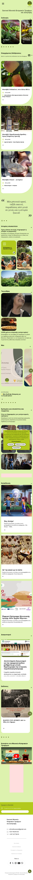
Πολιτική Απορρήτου (16, 441)
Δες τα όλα (30, 346)
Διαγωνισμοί (6, 635)
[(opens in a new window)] (10, 863)
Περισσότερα (30, 19)
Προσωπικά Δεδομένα (16, 846)
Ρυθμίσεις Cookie (20, 444)
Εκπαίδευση (5, 483)
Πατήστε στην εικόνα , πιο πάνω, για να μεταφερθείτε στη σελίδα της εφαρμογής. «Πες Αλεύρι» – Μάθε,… (15, 525)
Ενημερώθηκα (16, 447)
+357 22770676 (14, 834)
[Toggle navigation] (3, 4)
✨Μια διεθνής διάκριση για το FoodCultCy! (11, 395)
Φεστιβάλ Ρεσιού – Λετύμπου (12, 180)
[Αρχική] (29, 4)
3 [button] (6, 46)
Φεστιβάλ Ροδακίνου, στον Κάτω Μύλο (16, 89)
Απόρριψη (10, 444)
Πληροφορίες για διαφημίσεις (16, 850)
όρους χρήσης (17, 808)
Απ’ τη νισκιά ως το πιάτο (12, 570)
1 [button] (1, 46)
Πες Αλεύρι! (9, 521)
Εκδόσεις (4, 686)
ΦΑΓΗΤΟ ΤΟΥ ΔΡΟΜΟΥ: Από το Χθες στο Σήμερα (14, 721)
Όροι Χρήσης (16, 843)
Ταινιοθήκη (5, 291)
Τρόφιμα (6, 40)
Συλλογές (4, 18)
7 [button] (15, 402)
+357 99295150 (14, 832)
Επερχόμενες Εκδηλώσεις (11, 53)
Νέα (2, 345)
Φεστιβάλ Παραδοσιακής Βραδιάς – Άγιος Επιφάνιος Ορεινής (14, 135)
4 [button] (8, 46)
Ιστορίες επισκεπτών (9, 226)
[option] (10, 32)
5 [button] (10, 46)
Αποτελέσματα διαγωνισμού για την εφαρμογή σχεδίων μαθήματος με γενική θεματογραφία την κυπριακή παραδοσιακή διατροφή (15, 665)
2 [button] (3, 46)
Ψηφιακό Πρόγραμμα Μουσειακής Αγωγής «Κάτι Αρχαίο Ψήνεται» (16, 617)
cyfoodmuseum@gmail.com (17, 829)
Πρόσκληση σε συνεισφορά (16, 853)
